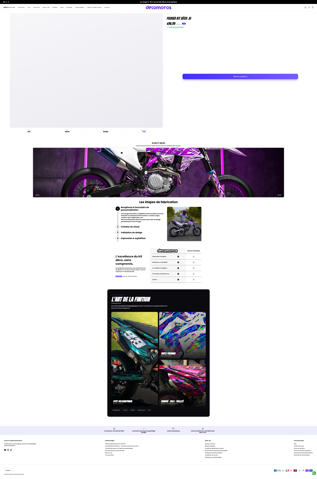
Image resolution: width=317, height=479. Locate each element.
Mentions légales (210, 446)
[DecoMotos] (158, 7)
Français (8, 470)
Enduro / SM (46, 7)
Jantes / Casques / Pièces (94, 7)
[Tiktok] (8, 2)
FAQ (295, 444)
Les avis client (109, 455)
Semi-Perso (21, 7)
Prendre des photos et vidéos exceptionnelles (119, 448)
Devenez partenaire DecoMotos (303, 453)
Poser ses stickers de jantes (302, 450)
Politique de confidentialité (213, 457)
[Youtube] (4, 2)
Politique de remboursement (213, 453)
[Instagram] (6, 2)
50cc (29, 7)
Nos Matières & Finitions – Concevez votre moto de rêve (121, 446)
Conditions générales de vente (214, 448)
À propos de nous (210, 444)
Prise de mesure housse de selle (114, 450)
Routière (55, 7)
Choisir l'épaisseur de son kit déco (115, 444)
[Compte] (305, 7)
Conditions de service (211, 455)
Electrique (69, 7)
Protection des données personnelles (216, 450)
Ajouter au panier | (240, 76)
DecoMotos (10, 474)
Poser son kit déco (299, 448)
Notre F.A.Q (108, 453)
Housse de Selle (79, 7)
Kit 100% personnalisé (9, 7)
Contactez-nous (299, 446)
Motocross (37, 7)
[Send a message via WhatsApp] (314, 473)
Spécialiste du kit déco (18, 474)
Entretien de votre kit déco (302, 455)
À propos (107, 7)
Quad (61, 7)
